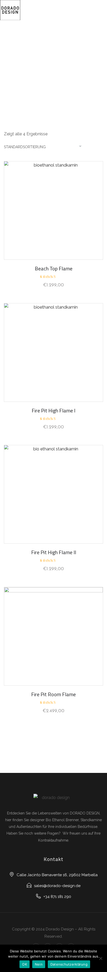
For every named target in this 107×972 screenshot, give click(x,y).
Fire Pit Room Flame (53, 694)
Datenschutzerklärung (69, 964)
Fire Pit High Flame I (53, 410)
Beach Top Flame (53, 268)
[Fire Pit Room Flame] (53, 636)
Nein (39, 964)
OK (24, 964)
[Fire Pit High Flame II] (53, 494)
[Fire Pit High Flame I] (53, 352)
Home (53, 61)
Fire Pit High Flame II (53, 552)
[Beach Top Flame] (53, 210)
